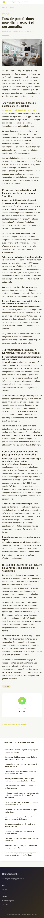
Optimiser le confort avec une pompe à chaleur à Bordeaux (19, 832)
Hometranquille (10, 873)
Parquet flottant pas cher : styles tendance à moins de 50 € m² (21, 765)
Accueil (4, 8)
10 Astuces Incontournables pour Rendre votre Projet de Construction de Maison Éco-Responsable (22, 795)
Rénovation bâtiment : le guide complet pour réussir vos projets (21, 751)
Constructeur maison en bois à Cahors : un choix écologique (21, 787)
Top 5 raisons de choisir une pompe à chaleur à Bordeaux (22, 839)
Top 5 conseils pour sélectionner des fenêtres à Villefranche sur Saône (21, 772)
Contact (5, 904)
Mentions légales (8, 901)
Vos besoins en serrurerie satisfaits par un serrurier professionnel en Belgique (20, 854)
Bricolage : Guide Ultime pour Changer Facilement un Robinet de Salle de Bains (20, 779)
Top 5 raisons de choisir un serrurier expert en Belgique (21, 810)
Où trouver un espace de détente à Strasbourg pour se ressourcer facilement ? (22, 818)
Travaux (11, 8)
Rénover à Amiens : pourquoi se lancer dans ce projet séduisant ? (21, 846)
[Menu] (40, 2)
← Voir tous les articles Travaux (14, 724)
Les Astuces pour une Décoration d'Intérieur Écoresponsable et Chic (21, 803)
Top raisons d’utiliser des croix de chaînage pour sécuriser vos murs (21, 758)
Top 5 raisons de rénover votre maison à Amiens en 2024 (20, 825)
